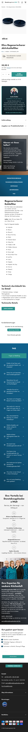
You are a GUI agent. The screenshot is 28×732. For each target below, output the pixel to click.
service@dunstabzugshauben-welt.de (11, 621)
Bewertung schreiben (14, 330)
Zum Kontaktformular (7, 686)
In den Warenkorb (19, 74)
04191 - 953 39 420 (9, 168)
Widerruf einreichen (14, 666)
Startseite (3, 7)
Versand (9, 68)
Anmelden (13, 656)
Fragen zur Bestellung (14, 356)
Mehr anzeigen (8, 308)
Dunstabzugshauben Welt (10, 728)
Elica (3, 51)
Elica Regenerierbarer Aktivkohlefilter (14, 7)
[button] (25, 2)
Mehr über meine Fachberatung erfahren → (14, 112)
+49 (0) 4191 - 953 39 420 (11, 677)
